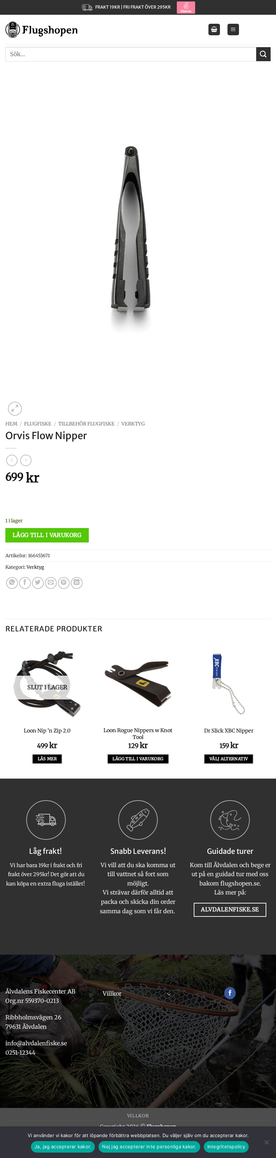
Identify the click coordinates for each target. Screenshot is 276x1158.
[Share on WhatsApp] (12, 583)
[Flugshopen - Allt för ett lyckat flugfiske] (41, 29)
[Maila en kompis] (51, 583)
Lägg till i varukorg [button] (137, 758)
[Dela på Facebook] (25, 583)
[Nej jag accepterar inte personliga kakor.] (266, 1144)
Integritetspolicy (226, 1146)
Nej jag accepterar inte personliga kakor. (149, 1146)
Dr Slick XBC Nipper (228, 730)
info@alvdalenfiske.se (36, 1043)
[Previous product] (25, 460)
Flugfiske (37, 424)
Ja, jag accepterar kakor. (62, 1146)
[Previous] (5, 709)
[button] (214, 30)
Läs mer (47, 758)
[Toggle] (169, 994)
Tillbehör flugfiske (86, 424)
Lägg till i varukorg (47, 535)
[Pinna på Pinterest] (64, 583)
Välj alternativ (229, 758)
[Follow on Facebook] (230, 993)
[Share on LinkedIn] (77, 583)
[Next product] (11, 460)
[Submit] (263, 54)
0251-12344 (21, 1052)
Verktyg (133, 424)
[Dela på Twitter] (38, 583)
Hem (11, 424)
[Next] (270, 709)
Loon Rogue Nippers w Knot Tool (138, 733)
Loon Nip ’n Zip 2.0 (47, 730)
